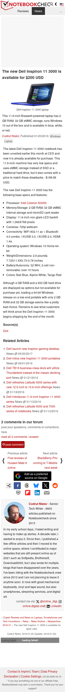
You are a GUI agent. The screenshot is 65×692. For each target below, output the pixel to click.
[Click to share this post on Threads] (26, 485)
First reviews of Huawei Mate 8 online (17, 463)
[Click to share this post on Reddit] (55, 485)
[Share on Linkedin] (37, 492)
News (38, 11)
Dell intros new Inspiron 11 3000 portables (33, 358)
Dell (5, 331)
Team (35, 671)
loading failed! (9, 640)
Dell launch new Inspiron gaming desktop (32, 349)
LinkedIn (56, 606)
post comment (14, 444)
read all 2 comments (14, 437)
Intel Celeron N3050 (34, 203)
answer (34, 437)
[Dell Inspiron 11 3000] (32, 94)
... (61, 11)
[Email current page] (46, 492)
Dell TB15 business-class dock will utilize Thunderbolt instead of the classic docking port (33, 373)
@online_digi (48, 601)
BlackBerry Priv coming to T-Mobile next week (45, 463)
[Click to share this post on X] (45, 485)
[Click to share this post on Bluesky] (36, 485)
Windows (55, 136)
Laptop (8, 141)
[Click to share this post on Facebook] (17, 485)
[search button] (51, 4)
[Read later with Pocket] (18, 492)
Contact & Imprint (19, 671)
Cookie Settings (31, 676)
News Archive (38, 621)
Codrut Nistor (10, 136)
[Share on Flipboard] (27, 492)
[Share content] (8, 485)
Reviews (23, 11)
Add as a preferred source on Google (36, 476)
